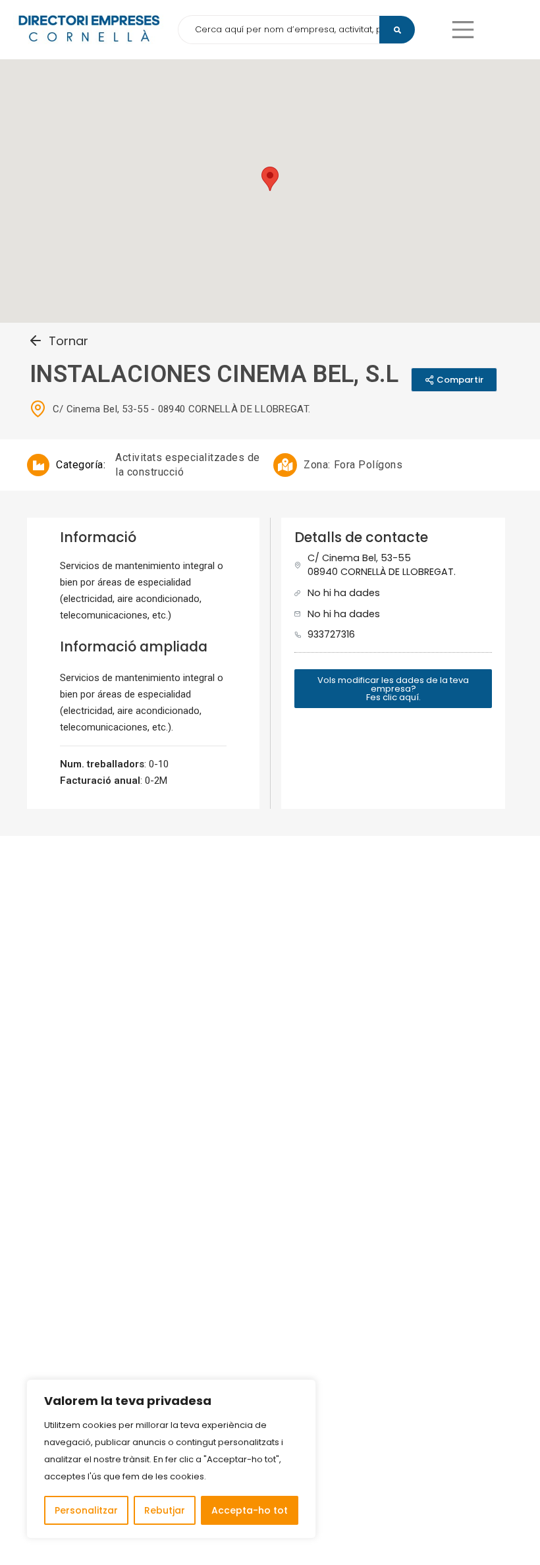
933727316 (331, 634)
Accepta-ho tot (249, 1510)
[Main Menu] (463, 29)
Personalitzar (86, 1510)
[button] (463, 29)
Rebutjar (164, 1510)
